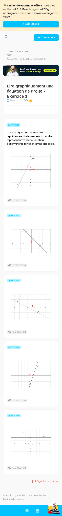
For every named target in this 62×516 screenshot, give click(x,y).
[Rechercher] (6, 37)
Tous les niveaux (17, 51)
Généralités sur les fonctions (26, 59)
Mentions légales (37, 495)
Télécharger (31, 24)
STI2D (10, 55)
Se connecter (46, 37)
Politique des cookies (13, 499)
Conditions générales (14, 495)
